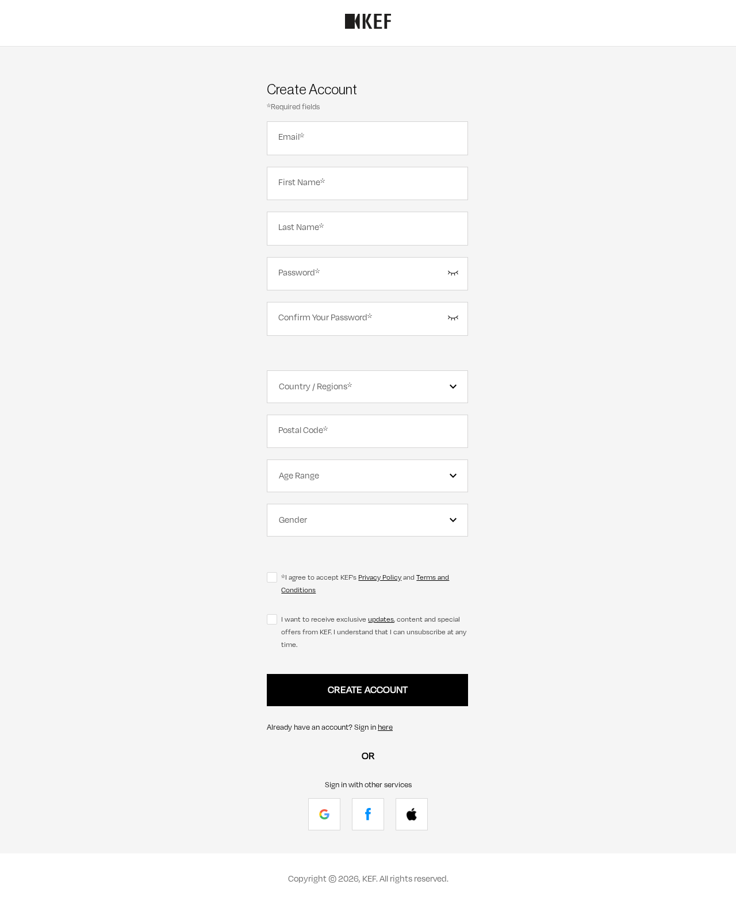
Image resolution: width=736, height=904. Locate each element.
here (385, 727)
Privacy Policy (379, 577)
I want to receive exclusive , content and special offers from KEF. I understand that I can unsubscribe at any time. (373, 632)
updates (381, 619)
